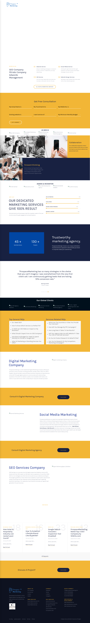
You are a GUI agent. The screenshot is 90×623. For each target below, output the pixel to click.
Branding (28, 527)
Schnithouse (43, 428)
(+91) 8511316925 (69, 595)
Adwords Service (41, 66)
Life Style (38, 527)
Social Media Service (66, 66)
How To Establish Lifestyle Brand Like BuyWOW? (33, 533)
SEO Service (40, 77)
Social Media (79, 527)
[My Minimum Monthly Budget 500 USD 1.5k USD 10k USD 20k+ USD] (69, 114)
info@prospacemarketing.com (71, 590)
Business (5, 527)
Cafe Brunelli (50, 428)
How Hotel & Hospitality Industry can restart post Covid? (8, 533)
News (49, 527)
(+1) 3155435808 (69, 592)
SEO (27, 528)
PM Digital (79, 619)
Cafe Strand (75, 426)
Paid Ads (73, 527)
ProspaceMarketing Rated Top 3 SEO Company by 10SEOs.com (79, 532)
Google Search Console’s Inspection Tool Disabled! (54, 532)
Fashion (33, 527)
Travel (10, 527)
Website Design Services (67, 77)
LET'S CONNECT (15, 122)
